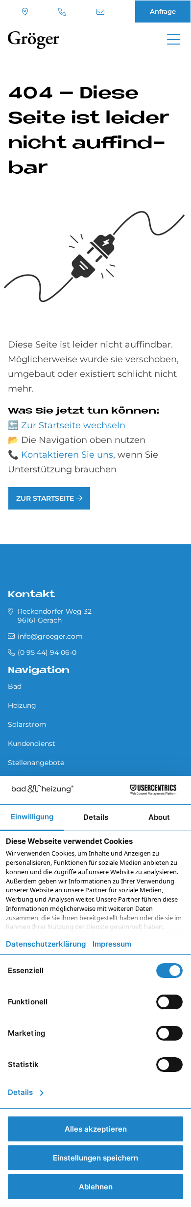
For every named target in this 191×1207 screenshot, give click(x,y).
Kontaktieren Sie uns (67, 454)
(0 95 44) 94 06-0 (63, 12)
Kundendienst (31, 743)
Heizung (22, 705)
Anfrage (163, 11)
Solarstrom (27, 724)
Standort (26, 12)
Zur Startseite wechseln (73, 425)
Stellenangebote (36, 762)
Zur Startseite (45, 498)
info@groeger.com (101, 12)
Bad (15, 686)
